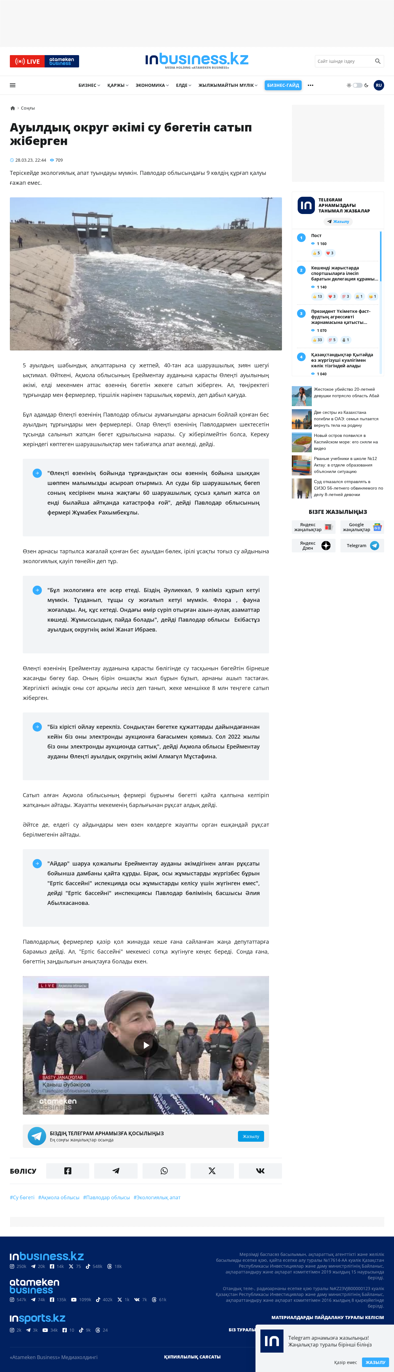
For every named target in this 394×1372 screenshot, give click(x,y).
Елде (181, 85)
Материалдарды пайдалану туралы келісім (327, 1317)
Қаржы (116, 85)
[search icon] (378, 61)
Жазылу (375, 1362)
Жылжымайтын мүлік (226, 85)
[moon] (366, 85)
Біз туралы (242, 1330)
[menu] (12, 85)
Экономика (150, 85)
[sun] (349, 85)
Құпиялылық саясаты (192, 1357)
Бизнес (87, 85)
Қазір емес (345, 1362)
